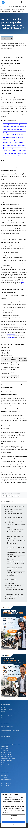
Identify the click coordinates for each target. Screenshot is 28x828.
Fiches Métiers (4, 750)
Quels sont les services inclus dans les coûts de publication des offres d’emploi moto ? (16, 574)
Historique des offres (6, 766)
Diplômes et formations (6, 760)
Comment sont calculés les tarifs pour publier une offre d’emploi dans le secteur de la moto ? (16, 536)
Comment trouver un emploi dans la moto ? (11, 744)
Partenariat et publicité (6, 709)
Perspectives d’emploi (6, 754)
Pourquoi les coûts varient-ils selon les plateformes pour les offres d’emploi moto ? (16, 526)
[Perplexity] (6, 496)
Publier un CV (4, 742)
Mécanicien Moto (5, 775)
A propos (3, 707)
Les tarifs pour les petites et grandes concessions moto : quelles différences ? (15, 569)
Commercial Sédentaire (6, 785)
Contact (3, 711)
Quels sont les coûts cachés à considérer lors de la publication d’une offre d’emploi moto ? (16, 547)
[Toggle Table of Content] (10, 38)
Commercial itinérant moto (7, 783)
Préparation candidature (6, 756)
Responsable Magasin (6, 792)
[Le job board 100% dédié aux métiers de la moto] (3, 2)
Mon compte (4, 740)
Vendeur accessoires (6, 779)
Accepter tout (14, 822)
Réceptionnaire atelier (6, 790)
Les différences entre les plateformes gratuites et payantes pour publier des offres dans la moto (14, 137)
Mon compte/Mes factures (7, 726)
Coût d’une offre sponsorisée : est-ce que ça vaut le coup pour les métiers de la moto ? (15, 563)
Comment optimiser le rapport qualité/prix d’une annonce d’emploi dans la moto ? (15, 558)
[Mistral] (12, 496)
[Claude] (9, 496)
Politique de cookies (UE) (6, 715)
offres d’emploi (11, 334)
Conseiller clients (5, 787)
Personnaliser (14, 815)
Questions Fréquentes (6, 762)
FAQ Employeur (4, 732)
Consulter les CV (5, 728)
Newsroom (3, 717)
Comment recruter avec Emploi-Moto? (10, 730)
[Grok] (19, 496)
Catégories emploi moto (6, 764)
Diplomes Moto (4, 748)
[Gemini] (16, 496)
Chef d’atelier (4, 777)
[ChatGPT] (3, 496)
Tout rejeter (13, 818)
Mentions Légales (5, 713)
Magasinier (3, 781)
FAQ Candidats (4, 746)
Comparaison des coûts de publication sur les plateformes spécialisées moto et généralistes (16, 553)
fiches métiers (11, 337)
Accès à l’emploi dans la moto (8, 758)
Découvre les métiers (6, 752)
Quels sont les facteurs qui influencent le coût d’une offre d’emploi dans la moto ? (16, 531)
